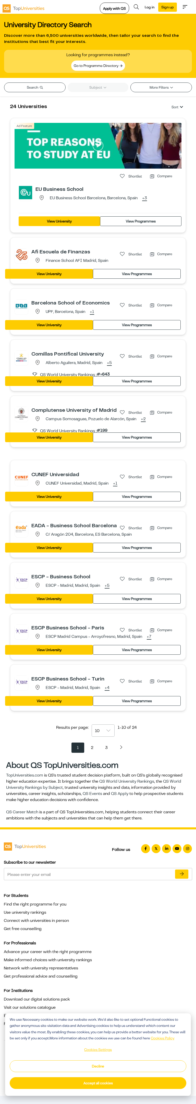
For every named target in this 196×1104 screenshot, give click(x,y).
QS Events (92, 793)
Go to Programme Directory (96, 65)
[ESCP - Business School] (21, 579)
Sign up (167, 7)
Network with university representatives (41, 968)
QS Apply (119, 793)
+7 (149, 637)
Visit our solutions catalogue (30, 1007)
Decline (98, 1066)
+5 (109, 363)
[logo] (23, 7)
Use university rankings (25, 912)
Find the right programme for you (35, 904)
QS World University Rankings (126, 781)
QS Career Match (22, 812)
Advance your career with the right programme (48, 951)
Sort (175, 107)
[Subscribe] (181, 874)
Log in (149, 7)
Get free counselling (23, 928)
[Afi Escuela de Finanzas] (21, 254)
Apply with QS (114, 8)
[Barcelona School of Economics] (21, 306)
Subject (96, 87)
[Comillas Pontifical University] (21, 357)
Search (33, 87)
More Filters (159, 87)
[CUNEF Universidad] (21, 477)
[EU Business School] (25, 192)
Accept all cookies (98, 1083)
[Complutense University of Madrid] (21, 413)
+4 (107, 688)
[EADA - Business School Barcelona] (21, 528)
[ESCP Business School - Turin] (21, 682)
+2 (143, 419)
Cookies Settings (98, 1049)
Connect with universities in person (36, 920)
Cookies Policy (162, 1038)
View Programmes (141, 221)
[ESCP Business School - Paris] (21, 630)
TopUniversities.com (24, 775)
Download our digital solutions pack (37, 999)
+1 (92, 312)
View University (59, 221)
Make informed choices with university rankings (48, 959)
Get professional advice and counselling (41, 976)
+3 (144, 198)
